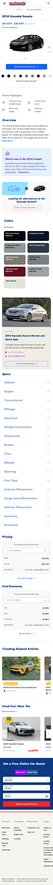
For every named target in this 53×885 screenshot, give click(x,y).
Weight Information (17, 427)
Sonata (19, 10)
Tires (7, 453)
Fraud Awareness (48, 860)
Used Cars (32, 772)
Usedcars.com (33, 828)
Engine (9, 391)
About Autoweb (17, 829)
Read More (7, 140)
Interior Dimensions (18, 507)
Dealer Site (18, 834)
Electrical (10, 418)
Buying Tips (5, 844)
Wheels (9, 462)
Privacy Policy (47, 835)
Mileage (9, 409)
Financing (6, 850)
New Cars (20, 772)
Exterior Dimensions (18, 489)
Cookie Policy (47, 842)
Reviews (5, 839)
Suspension (12, 436)
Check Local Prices (26, 804)
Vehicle (9, 382)
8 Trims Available (9, 27)
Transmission (13, 400)
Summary (10, 516)
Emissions (11, 525)
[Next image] (49, 47)
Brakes (8, 445)
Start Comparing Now (25, 208)
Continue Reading (25, 364)
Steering (10, 471)
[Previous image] (3, 47)
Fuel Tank (10, 480)
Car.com (30, 832)
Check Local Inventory (25, 67)
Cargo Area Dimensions (20, 498)
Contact (17, 839)
